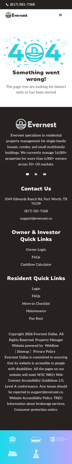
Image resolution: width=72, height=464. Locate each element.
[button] (60, 15)
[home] (18, 15)
